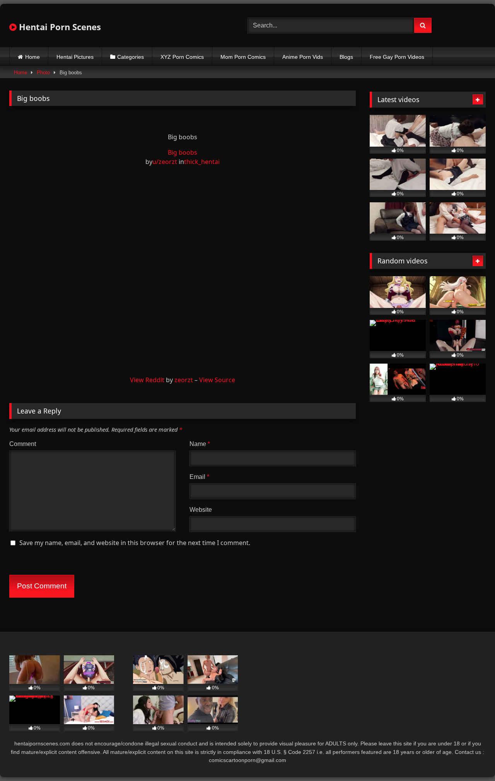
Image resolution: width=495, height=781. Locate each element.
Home (32, 57)
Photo (43, 72)
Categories (130, 57)
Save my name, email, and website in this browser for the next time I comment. (134, 542)
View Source (217, 380)
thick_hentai (202, 161)
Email (199, 476)
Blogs (346, 57)
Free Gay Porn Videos (397, 57)
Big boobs (182, 152)
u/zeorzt (164, 161)
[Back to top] (471, 758)
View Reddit (147, 380)
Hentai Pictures (75, 57)
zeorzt (183, 380)
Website (200, 509)
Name (199, 444)
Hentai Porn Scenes (59, 26)
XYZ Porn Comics (182, 57)
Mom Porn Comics (243, 57)
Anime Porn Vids (302, 57)
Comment (22, 444)
